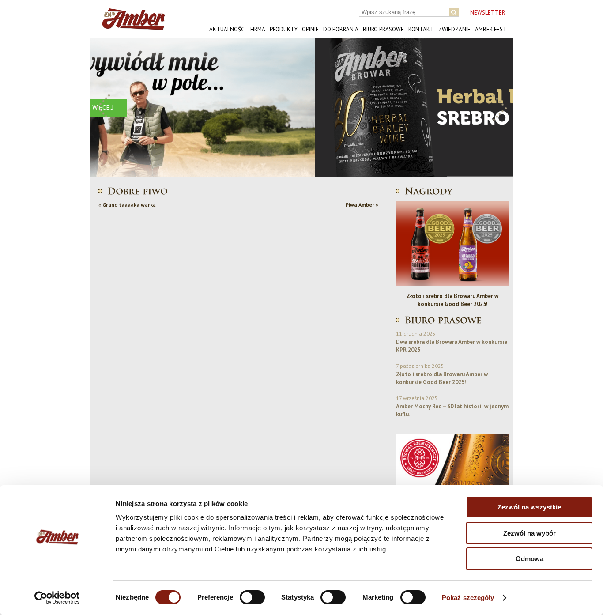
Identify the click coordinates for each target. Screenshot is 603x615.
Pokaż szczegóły (468, 597)
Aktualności (227, 29)
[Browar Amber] (130, 27)
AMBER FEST (491, 29)
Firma (257, 29)
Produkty (284, 29)
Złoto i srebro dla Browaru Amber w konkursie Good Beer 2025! (452, 300)
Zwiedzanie (454, 29)
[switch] (252, 597)
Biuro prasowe (383, 29)
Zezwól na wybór (529, 533)
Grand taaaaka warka (129, 204)
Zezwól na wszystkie (529, 507)
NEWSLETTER (487, 12)
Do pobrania (340, 29)
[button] (103, 107)
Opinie (310, 29)
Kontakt (421, 29)
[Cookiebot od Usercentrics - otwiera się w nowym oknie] (57, 597)
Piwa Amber (360, 204)
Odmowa (529, 558)
